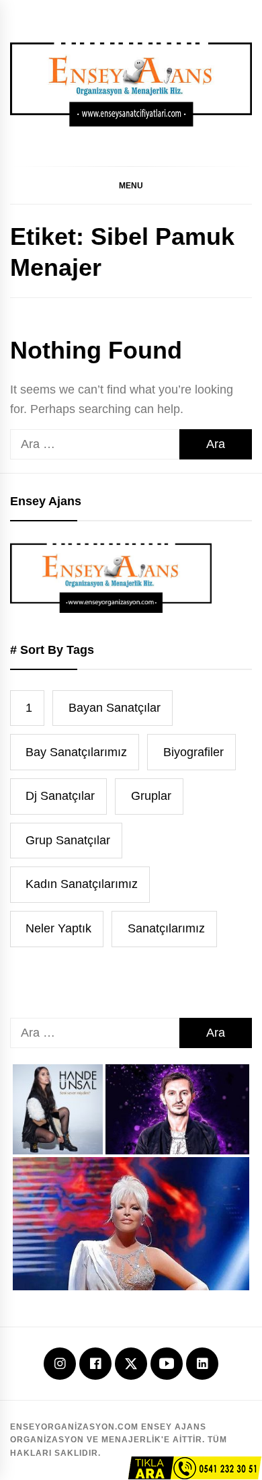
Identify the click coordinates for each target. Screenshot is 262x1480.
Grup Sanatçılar (68, 840)
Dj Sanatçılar (60, 796)
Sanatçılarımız (166, 928)
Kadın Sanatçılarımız (82, 884)
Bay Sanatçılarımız (76, 752)
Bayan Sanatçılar (115, 707)
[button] (131, 185)
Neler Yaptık (58, 928)
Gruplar (151, 796)
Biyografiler (193, 752)
